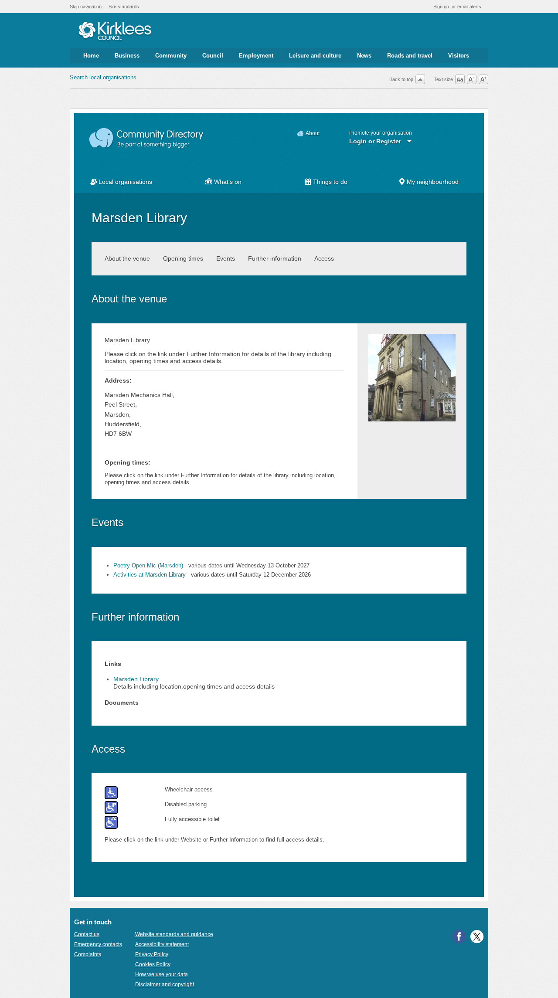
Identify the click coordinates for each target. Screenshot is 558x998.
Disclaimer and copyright (164, 984)
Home (91, 55)
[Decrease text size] (471, 79)
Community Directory (146, 138)
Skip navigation (86, 6)
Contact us (86, 934)
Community (171, 55)
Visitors (458, 55)
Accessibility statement (162, 944)
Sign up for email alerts (457, 6)
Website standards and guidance (174, 934)
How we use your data (161, 974)
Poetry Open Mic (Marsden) (148, 565)
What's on (228, 181)
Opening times (183, 258)
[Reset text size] (460, 79)
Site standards (124, 6)
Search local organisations (103, 77)
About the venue (127, 258)
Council (212, 55)
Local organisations (125, 181)
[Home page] (114, 32)
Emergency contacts (98, 944)
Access (324, 258)
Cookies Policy (152, 964)
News (364, 55)
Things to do (330, 181)
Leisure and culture (315, 55)
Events (225, 258)
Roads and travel (409, 55)
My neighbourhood (433, 181)
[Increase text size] (483, 79)
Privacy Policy (151, 954)
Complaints (87, 954)
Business (127, 55)
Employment (256, 55)
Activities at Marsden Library (149, 574)
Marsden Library (136, 679)
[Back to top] (420, 79)
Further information (274, 258)
